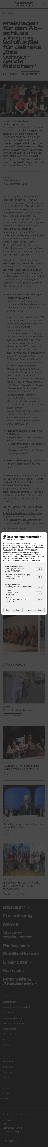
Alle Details (10, 579)
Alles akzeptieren (35, 610)
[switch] (39, 568)
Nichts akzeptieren (13, 610)
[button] (36, 569)
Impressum (11, 539)
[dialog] (24, 573)
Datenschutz (21, 539)
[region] (24, 584)
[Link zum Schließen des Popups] (44, 536)
